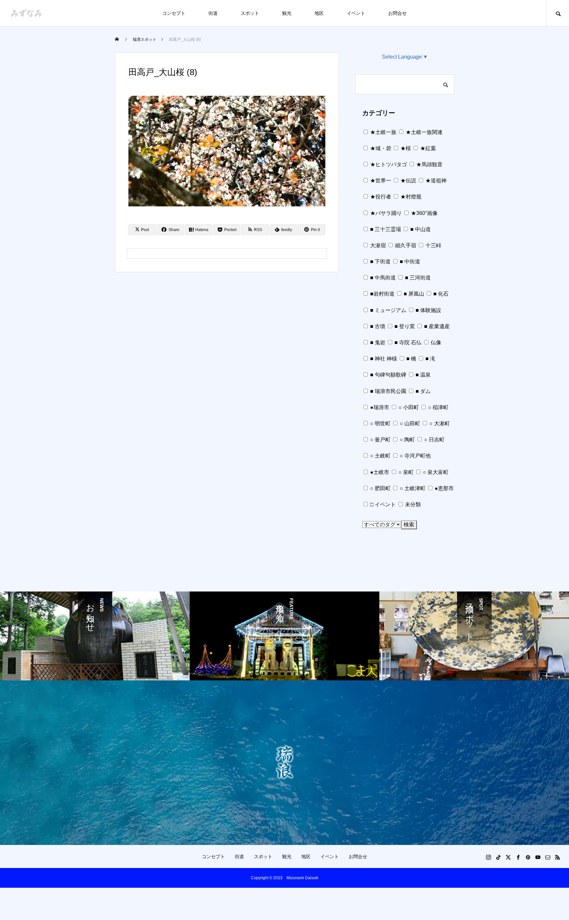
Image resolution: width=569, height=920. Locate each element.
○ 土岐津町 (411, 488)
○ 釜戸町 (380, 439)
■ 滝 (429, 358)
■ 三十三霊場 (385, 229)
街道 (213, 13)
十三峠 (432, 245)
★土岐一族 (382, 132)
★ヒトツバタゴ (388, 164)
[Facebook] (518, 857)
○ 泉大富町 (434, 472)
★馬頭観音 (429, 164)
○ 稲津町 (437, 407)
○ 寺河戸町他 (414, 456)
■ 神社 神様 (383, 358)
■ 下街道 (380, 261)
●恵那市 (443, 488)
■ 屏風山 (413, 294)
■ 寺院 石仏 (407, 342)
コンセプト (173, 13)
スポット (250, 13)
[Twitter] (508, 857)
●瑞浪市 (379, 407)
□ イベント (382, 504)
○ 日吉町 (434, 439)
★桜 (405, 148)
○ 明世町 (380, 423)
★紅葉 (427, 148)
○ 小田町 (408, 407)
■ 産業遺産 (436, 326)
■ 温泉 (422, 375)
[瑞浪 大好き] (26, 13)
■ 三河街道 (417, 277)
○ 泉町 (405, 472)
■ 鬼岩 (377, 342)
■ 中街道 (409, 261)
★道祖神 (435, 180)
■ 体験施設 (427, 310)
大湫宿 (377, 245)
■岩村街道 (381, 294)
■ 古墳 (377, 326)
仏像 (435, 342)
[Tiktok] (498, 857)
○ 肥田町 (380, 488)
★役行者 (380, 196)
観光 (286, 13)
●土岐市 (379, 472)
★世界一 (380, 180)
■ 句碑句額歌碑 (387, 375)
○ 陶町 (406, 439)
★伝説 (407, 180)
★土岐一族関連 (423, 132)
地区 (319, 13)
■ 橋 (410, 358)
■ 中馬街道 (382, 277)
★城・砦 (380, 148)
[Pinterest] (528, 857)
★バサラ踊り (385, 213)
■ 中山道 (420, 229)
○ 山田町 (409, 423)
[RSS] (557, 857)
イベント (356, 13)
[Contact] (547, 857)
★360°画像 (424, 213)
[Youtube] (537, 857)
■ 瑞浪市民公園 (387, 391)
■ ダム (422, 391)
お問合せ (397, 13)
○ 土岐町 (380, 456)
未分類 (412, 504)
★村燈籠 (410, 196)
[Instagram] (488, 857)
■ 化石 (440, 294)
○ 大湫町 (439, 423)
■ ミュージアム (387, 310)
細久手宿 (405, 245)
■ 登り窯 (404, 326)
